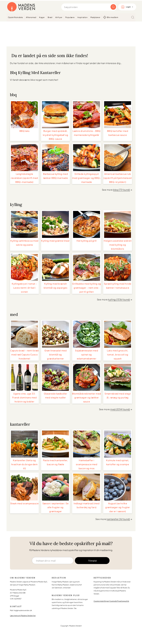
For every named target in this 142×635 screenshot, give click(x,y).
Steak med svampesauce (24, 503)
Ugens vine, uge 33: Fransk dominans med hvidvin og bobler (24, 397)
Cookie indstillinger (101, 601)
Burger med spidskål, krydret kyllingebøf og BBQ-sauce (55, 134)
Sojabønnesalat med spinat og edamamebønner (86, 354)
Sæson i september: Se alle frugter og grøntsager (55, 507)
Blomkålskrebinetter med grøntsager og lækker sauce (86, 397)
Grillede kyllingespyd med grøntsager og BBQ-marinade (86, 177)
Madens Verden (21, 7)
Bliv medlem (112, 17)
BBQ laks (24, 130)
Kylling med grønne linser (55, 240)
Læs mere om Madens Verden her (23, 615)
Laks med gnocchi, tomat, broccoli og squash (117, 354)
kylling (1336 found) (119, 299)
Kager (42, 17)
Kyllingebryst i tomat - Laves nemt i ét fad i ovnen (24, 287)
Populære (70, 17)
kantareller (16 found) (118, 519)
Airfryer (58, 17)
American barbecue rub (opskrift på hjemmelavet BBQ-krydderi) (117, 177)
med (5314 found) (120, 409)
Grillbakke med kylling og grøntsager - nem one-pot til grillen (86, 287)
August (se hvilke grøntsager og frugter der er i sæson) (117, 507)
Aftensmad (31, 17)
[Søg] (132, 17)
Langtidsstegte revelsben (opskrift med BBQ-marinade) (24, 177)
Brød (50, 17)
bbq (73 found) (121, 189)
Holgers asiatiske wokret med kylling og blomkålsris (117, 244)
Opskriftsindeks (15, 17)
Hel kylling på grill (87, 240)
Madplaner (95, 17)
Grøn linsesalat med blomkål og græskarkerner (55, 354)
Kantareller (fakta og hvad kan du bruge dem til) (24, 464)
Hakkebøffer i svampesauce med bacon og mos (86, 464)
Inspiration (83, 17)
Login (128, 7)
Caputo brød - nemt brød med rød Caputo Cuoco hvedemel (24, 354)
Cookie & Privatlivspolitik (119, 601)
